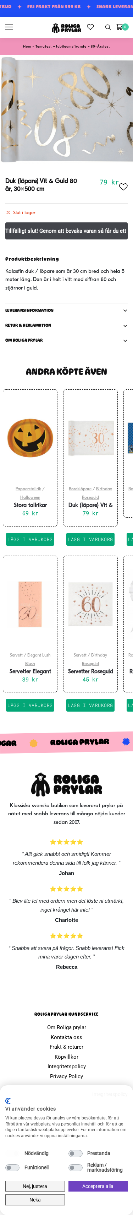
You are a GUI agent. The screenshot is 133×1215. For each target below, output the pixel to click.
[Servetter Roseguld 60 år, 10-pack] (90, 604)
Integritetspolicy (67, 1066)
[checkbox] (12, 1153)
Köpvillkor (66, 1057)
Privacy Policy (66, 1076)
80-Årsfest (100, 47)
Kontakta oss (66, 1037)
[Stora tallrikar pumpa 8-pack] (30, 438)
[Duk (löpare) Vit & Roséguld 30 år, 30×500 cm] (90, 438)
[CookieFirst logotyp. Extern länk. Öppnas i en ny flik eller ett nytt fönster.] (8, 1101)
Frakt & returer (66, 1047)
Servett (16, 655)
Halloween (30, 498)
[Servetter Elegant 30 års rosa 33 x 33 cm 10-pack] (30, 604)
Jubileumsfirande (71, 47)
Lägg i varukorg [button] (30, 539)
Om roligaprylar (24, 340)
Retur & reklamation (28, 325)
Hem (27, 47)
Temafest (43, 47)
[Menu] (16, 27)
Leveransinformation (29, 310)
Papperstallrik (28, 489)
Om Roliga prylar (66, 1027)
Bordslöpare (80, 489)
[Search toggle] (108, 27)
